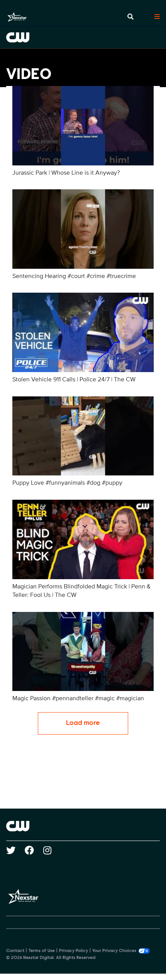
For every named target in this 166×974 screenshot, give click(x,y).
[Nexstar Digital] (17, 17)
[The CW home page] (83, 826)
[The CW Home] (83, 37)
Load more (83, 723)
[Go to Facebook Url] (34, 850)
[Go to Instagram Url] (52, 850)
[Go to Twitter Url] (15, 850)
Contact (15, 951)
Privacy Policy (73, 951)
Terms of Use (42, 951)
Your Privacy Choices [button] (114, 951)
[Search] (130, 17)
